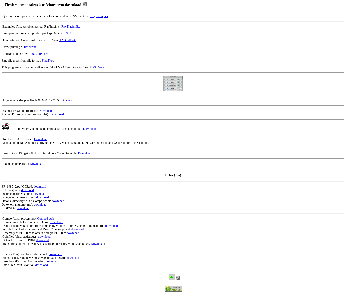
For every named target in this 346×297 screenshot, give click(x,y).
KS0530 (69, 33)
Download (45, 110)
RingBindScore (38, 53)
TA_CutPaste (67, 40)
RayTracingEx (70, 26)
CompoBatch (45, 218)
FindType (48, 60)
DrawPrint (29, 47)
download (40, 186)
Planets (67, 100)
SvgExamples (99, 16)
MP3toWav (97, 67)
